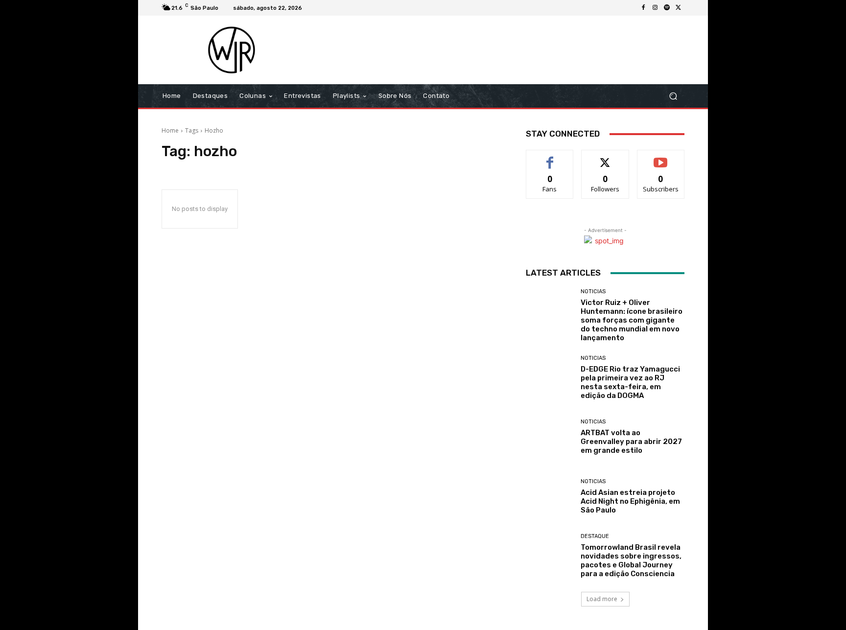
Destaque (595, 536)
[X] (678, 8)
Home (170, 130)
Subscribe (661, 157)
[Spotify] (667, 8)
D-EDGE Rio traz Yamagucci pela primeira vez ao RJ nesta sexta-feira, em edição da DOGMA (630, 382)
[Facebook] (643, 8)
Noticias (593, 291)
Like (550, 157)
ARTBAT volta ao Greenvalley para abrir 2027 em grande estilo (631, 441)
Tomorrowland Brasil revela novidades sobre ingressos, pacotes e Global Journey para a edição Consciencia (631, 560)
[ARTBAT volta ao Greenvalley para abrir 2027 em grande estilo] (549, 437)
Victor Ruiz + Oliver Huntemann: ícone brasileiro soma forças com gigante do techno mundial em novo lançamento (631, 320)
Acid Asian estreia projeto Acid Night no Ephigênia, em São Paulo (630, 501)
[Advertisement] (505, 50)
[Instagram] (655, 8)
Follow (605, 157)
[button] (672, 96)
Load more (602, 599)
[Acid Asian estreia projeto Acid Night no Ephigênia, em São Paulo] (549, 496)
